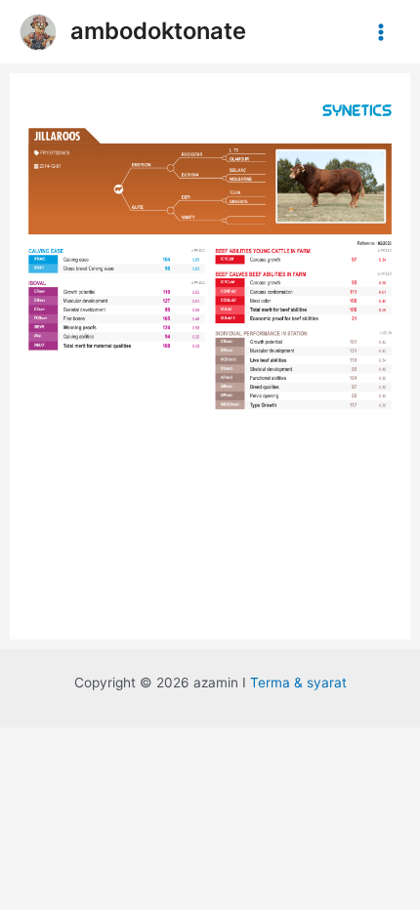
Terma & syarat (298, 682)
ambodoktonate (158, 31)
